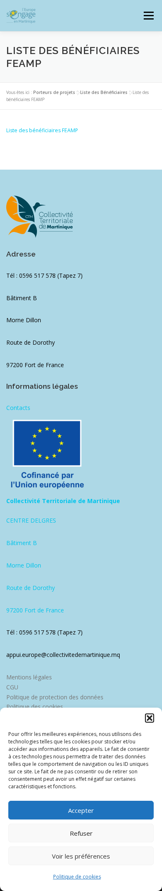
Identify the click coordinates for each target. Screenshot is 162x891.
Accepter (81, 810)
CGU (12, 687)
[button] (149, 718)
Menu (148, 15)
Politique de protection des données (54, 697)
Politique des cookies (34, 707)
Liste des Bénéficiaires (104, 92)
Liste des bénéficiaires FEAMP (42, 130)
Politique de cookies (77, 876)
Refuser (81, 833)
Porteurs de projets (54, 92)
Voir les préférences (81, 856)
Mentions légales (29, 677)
